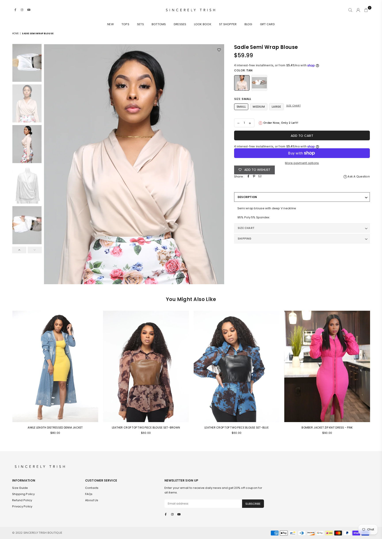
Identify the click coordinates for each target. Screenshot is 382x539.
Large (276, 107)
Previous (48, 164)
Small (241, 107)
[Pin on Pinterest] (254, 176)
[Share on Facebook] (248, 176)
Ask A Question (358, 176)
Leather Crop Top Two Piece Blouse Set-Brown (146, 427)
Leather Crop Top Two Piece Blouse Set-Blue (236, 427)
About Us (91, 500)
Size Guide (20, 488)
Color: (243, 70)
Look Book (202, 24)
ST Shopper (228, 24)
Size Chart (293, 105)
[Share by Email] (260, 176)
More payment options (302, 163)
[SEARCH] (350, 10)
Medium (259, 107)
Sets (140, 24)
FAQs (89, 494)
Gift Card (267, 24)
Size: (242, 99)
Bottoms (159, 24)
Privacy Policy (22, 506)
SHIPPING (245, 238)
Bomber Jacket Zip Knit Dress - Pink (327, 427)
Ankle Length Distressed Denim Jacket (55, 427)
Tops (125, 24)
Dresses (180, 24)
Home (15, 33)
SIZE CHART (246, 228)
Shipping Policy (23, 494)
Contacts (92, 488)
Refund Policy (22, 500)
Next (220, 164)
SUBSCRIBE (253, 504)
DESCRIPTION (247, 197)
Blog (248, 24)
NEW (110, 24)
